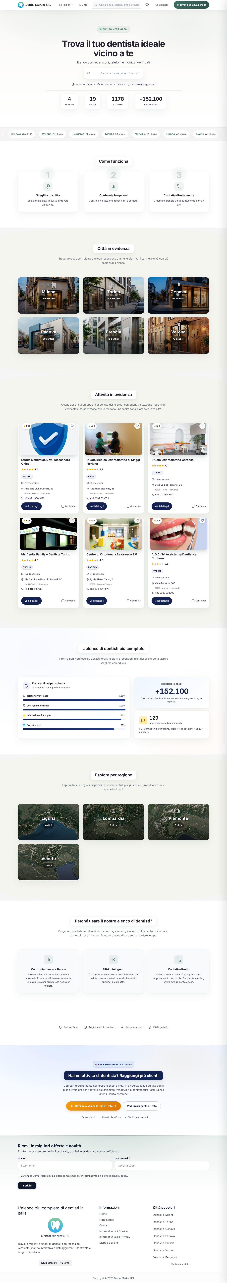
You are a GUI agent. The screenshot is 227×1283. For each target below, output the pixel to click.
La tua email (122, 1158)
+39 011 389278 (33, 589)
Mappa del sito (108, 1242)
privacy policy (119, 1175)
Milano (27, 476)
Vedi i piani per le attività (142, 1106)
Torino (157, 473)
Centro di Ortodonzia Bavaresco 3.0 (111, 554)
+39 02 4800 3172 (34, 498)
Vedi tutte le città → (181, 1264)
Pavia (91, 476)
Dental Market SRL (55, 1236)
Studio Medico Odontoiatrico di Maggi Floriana (113, 461)
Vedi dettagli (31, 506)
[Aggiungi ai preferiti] (72, 426)
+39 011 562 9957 (164, 494)
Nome (22, 1158)
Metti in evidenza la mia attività (94, 1106)
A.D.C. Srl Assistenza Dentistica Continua (174, 556)
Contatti (104, 1225)
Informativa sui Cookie (113, 1231)
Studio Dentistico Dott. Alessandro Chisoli (45, 461)
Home (103, 1214)
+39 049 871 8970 (99, 589)
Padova (92, 567)
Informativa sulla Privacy (114, 1236)
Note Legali (106, 1219)
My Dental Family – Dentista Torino (45, 554)
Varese (157, 571)
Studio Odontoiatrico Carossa (173, 460)
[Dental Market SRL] (55, 1225)
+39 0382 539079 (99, 498)
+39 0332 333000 (164, 592)
